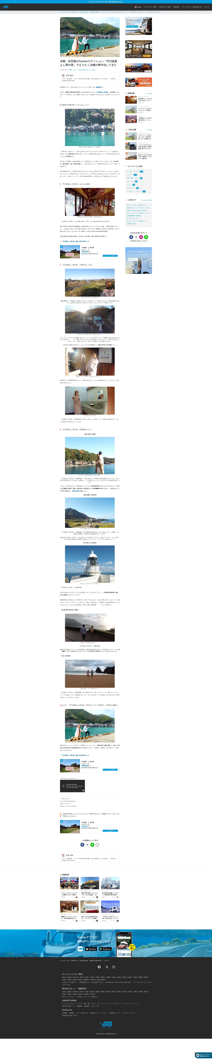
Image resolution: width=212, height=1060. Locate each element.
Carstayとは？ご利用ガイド (69, 982)
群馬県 (119, 977)
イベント (129, 184)
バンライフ (103, 12)
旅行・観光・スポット (133, 178)
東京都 (69, 977)
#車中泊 (140, 205)
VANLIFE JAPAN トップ (68, 1006)
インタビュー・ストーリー (134, 191)
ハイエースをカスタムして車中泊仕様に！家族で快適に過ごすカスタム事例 (145, 147)
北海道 (113, 977)
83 (141, 178)
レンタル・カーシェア (133, 171)
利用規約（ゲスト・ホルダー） (99, 1013)
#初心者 (129, 207)
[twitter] (106, 966)
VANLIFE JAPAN (94, 12)
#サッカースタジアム (133, 213)
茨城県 (130, 977)
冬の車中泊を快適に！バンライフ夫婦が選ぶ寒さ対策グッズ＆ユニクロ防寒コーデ (110, 894)
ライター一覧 (94, 1006)
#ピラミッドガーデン (133, 221)
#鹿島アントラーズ (145, 213)
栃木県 (124, 977)
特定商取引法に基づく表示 (69, 1015)
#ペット (145, 205)
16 (137, 188)
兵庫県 (97, 977)
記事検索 (86, 1006)
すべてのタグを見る (146, 200)
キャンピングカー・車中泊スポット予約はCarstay (74, 12)
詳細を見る (110, 830)
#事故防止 (139, 215)
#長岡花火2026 (131, 223)
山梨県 (135, 977)
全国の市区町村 (101, 979)
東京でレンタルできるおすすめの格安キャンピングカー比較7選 (145, 156)
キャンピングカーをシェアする (142, 982)
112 (141, 171)
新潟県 (80, 979)
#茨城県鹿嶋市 (131, 215)
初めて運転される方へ (97, 982)
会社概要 (64, 1013)
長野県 (146, 977)
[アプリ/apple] (91, 949)
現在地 (64, 977)
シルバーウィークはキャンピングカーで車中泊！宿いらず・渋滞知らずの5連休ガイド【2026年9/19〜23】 (145, 109)
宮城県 (75, 979)
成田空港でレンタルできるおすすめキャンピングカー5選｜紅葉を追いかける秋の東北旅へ (145, 100)
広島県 (64, 979)
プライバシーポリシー (129, 1013)
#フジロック (143, 207)
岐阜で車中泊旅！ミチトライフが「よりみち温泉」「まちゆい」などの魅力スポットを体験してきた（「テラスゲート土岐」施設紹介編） (90, 894)
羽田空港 (92, 979)
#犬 (148, 207)
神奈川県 (75, 977)
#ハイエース (135, 207)
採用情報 (71, 1013)
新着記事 (79, 1006)
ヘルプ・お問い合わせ (82, 1013)
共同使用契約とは (84, 982)
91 (136, 181)
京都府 (69, 979)
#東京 (128, 210)
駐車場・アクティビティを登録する (88, 996)
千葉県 (81, 977)
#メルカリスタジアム (133, 218)
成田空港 (86, 979)
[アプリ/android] (105, 949)
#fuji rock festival (141, 210)
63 (133, 184)
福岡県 (108, 977)
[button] (150, 7)
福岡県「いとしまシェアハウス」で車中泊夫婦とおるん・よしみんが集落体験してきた (69, 917)
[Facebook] (99, 966)
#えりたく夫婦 (91, 70)
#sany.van (133, 210)
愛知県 (103, 977)
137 (144, 191)
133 (135, 174)
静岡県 (140, 977)
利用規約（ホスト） (115, 1013)
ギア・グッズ (130, 181)
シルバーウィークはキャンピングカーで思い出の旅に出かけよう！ (106, 1)
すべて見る (149, 93)
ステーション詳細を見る (110, 255)
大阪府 (92, 977)
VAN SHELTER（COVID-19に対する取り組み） (119, 982)
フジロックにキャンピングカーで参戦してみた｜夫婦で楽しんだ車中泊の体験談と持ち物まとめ (69, 894)
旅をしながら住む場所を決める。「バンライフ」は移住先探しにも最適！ (90, 917)
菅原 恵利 (69, 75)
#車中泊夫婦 (82, 70)
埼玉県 (87, 977)
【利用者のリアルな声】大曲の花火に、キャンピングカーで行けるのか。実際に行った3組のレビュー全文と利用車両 (145, 119)
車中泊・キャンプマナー (69, 996)
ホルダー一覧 (65, 984)
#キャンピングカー (132, 205)
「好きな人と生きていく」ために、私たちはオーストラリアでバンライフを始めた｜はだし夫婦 (110, 917)
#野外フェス (143, 221)
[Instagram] (113, 966)
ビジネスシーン (131, 188)
